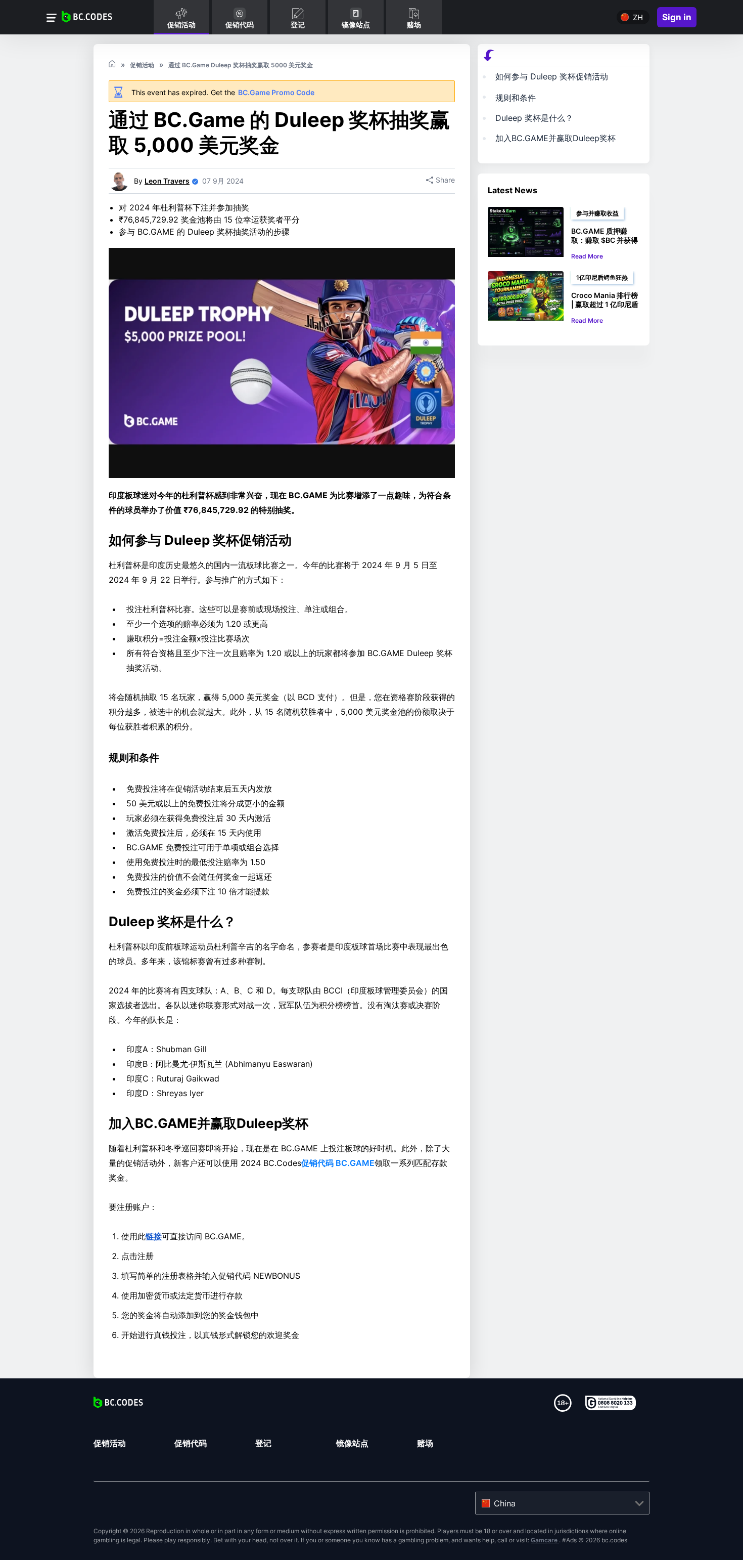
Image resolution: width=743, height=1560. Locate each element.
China (505, 1503)
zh (638, 17)
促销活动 (110, 1443)
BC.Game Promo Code (276, 92)
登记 (263, 1443)
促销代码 (190, 1443)
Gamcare (545, 1540)
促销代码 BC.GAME (338, 1163)
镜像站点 (352, 1443)
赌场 (425, 1443)
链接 (154, 1236)
